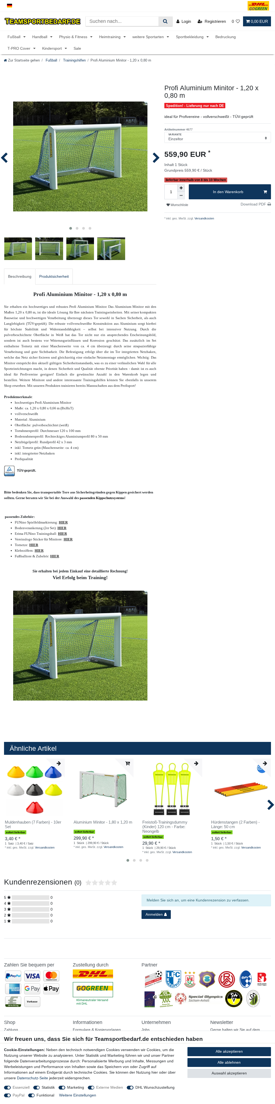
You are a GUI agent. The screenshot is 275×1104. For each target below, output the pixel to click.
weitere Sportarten (148, 37)
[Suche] (165, 21)
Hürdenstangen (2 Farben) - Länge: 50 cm (235, 824)
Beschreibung (19, 276)
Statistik (48, 1087)
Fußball (14, 37)
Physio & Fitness (73, 37)
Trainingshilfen (74, 60)
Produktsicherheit (54, 276)
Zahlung (11, 1029)
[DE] (9, 6)
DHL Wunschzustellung (155, 1087)
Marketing (75, 1087)
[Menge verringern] (181, 195)
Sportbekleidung (190, 37)
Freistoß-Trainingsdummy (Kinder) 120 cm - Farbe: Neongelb (164, 827)
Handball (40, 37)
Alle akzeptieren (229, 1051)
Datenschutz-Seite (32, 1078)
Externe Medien (109, 1087)
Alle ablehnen (229, 1062)
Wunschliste (179, 205)
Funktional (45, 1095)
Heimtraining (110, 37)
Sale (77, 48)
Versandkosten (204, 218)
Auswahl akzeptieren (229, 1073)
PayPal (18, 1095)
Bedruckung (225, 37)
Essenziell (21, 1087)
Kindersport (52, 48)
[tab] (19, 276)
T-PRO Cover (19, 48)
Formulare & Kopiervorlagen (97, 1029)
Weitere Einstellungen (77, 1095)
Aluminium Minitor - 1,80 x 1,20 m (103, 822)
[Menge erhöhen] (181, 188)
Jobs (146, 1029)
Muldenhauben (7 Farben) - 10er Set (33, 824)
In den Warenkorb (228, 192)
